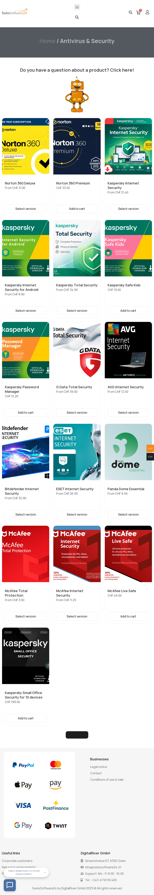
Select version (25, 209)
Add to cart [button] (77, 209)
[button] (77, 7)
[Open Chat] (10, 885)
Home (47, 41)
